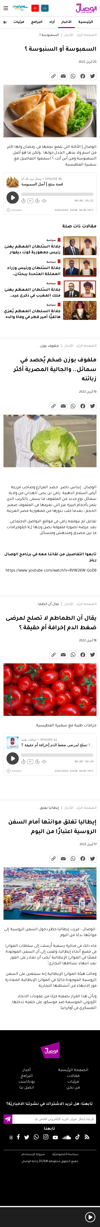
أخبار (27, 1070)
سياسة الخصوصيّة (65, 1154)
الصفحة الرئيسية (85, 35)
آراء (52, 22)
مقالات (73, 1076)
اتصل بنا (26, 1088)
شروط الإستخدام (33, 1154)
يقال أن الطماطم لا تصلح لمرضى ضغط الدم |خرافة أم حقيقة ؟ (47, 604)
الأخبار (66, 22)
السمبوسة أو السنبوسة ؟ (47, 35)
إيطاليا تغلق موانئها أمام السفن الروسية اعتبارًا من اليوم (47, 808)
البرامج (36, 22)
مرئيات (18, 22)
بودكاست (26, 1082)
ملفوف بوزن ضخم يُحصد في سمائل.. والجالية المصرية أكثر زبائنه (47, 346)
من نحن (73, 1088)
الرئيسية (85, 22)
